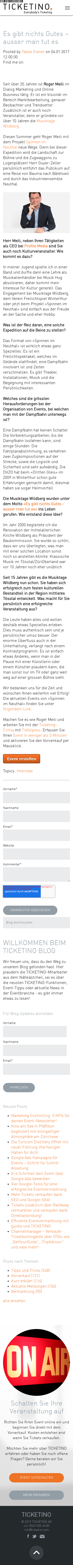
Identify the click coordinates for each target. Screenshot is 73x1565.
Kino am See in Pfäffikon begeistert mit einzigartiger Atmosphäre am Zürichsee (35, 1131)
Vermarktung (26, 1292)
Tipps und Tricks (30, 1271)
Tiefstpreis (31, 730)
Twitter (39, 62)
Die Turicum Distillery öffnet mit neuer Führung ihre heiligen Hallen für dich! (40, 1147)
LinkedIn (33, 62)
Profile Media (36, 246)
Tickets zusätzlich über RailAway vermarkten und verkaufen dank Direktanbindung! (40, 1210)
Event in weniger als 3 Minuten (40, 736)
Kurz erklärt (26, 1281)
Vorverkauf (25, 1276)
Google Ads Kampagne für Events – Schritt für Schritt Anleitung (35, 1163)
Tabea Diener (33, 52)
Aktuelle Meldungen (33, 1287)
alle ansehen (14, 1301)
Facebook (27, 62)
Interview (25, 771)
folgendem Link (17, 709)
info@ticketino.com (36, 1530)
